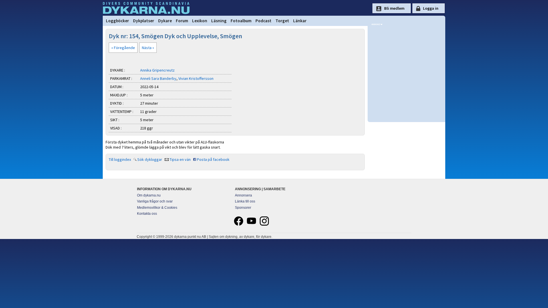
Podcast (263, 20)
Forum (182, 20)
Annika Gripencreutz (157, 70)
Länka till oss (245, 201)
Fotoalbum (241, 20)
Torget (282, 20)
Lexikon (199, 20)
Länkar (300, 20)
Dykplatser (143, 20)
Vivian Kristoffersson (195, 78)
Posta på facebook (213, 159)
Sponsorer (243, 208)
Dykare (165, 20)
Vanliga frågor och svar (155, 201)
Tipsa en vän (180, 159)
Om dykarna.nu (149, 195)
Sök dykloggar (149, 159)
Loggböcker (117, 20)
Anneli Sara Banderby (158, 78)
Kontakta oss (147, 214)
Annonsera (243, 195)
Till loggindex (120, 159)
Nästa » (148, 47)
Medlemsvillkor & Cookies (157, 208)
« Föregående (123, 47)
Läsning (219, 20)
